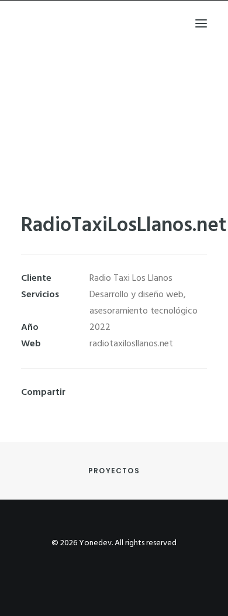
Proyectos (114, 471)
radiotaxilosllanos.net (131, 344)
